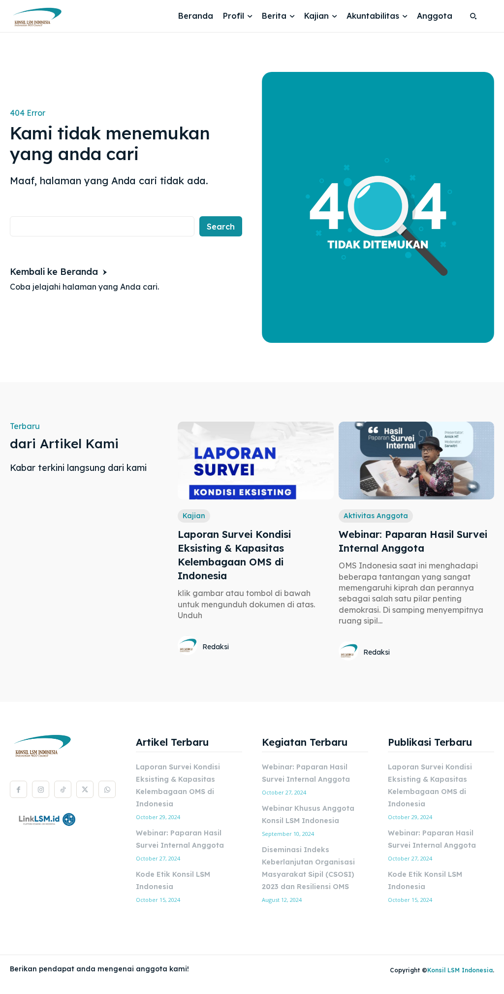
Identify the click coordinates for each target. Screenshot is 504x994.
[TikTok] (62, 789)
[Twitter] (85, 789)
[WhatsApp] (107, 789)
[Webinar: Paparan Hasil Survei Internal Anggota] (416, 460)
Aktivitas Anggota (376, 515)
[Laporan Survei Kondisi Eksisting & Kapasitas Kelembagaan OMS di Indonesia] (255, 460)
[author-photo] (189, 646)
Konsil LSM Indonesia (460, 970)
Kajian (194, 515)
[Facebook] (18, 789)
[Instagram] (40, 789)
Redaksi (215, 646)
